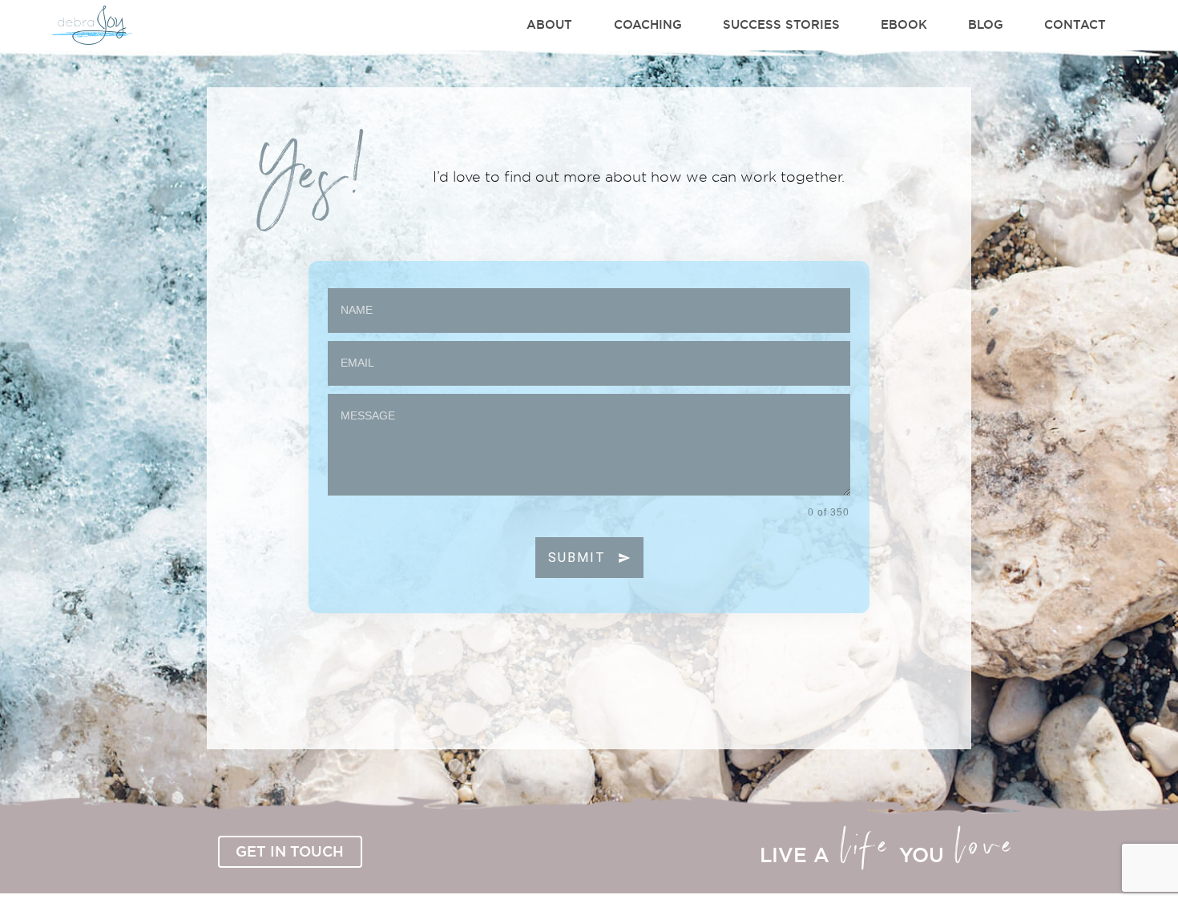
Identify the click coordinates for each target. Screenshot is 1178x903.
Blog (985, 24)
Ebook (904, 24)
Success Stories (781, 24)
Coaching (648, 24)
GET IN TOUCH (290, 851)
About (549, 24)
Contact (1075, 24)
